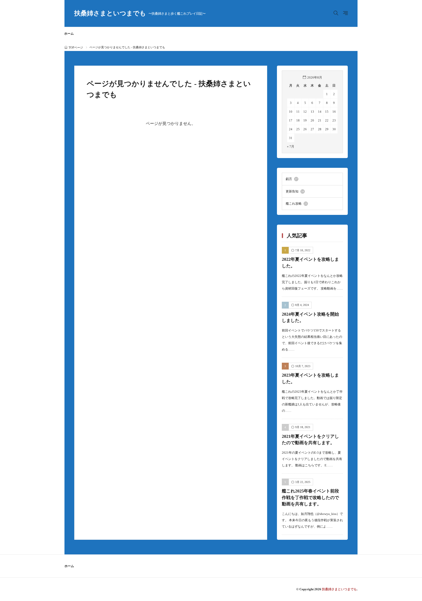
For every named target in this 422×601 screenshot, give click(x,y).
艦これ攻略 (296, 203)
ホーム (69, 33)
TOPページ (76, 47)
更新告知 (295, 191)
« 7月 (290, 146)
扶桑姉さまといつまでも (140, 13)
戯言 (292, 179)
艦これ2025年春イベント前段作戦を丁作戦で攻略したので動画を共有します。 (310, 497)
